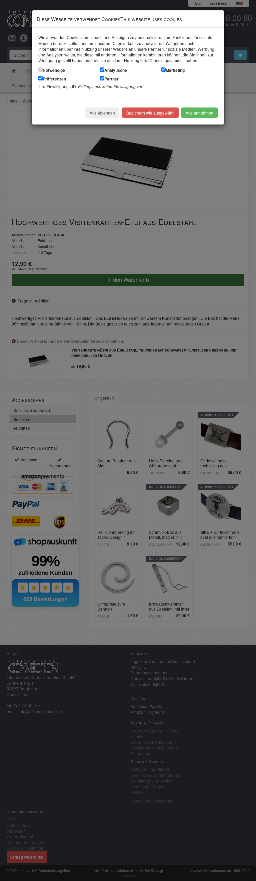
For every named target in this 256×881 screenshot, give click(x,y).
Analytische (115, 70)
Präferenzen (54, 79)
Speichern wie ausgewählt (150, 113)
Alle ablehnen (102, 113)
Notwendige (54, 70)
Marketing (175, 70)
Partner (111, 79)
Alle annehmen (199, 113)
